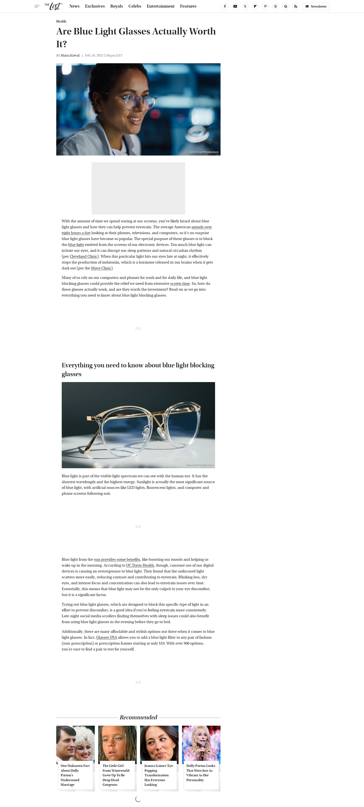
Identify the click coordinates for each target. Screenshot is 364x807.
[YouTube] (235, 6)
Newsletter (319, 6)
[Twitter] (245, 6)
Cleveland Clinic (83, 256)
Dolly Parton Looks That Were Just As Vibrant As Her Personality (200, 773)
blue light (76, 245)
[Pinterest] (265, 6)
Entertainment (161, 6)
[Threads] (275, 6)
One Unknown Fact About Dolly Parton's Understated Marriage (75, 775)
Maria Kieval (70, 55)
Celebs (134, 6)
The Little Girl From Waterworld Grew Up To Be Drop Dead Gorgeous (116, 775)
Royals (116, 6)
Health (61, 21)
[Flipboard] (255, 6)
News (75, 6)
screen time (180, 283)
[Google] (285, 6)
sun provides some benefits (117, 559)
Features (188, 6)
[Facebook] (225, 6)
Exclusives (95, 6)
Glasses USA (106, 637)
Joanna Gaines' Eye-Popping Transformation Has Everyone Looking (159, 775)
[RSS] (295, 6)
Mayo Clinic (101, 268)
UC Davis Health (140, 565)
